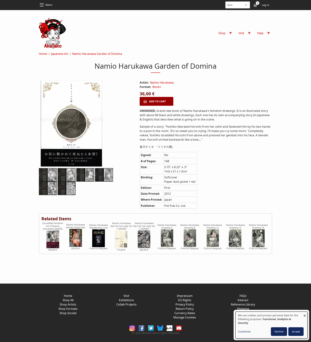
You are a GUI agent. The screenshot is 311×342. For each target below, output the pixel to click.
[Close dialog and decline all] (304, 314)
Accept (296, 331)
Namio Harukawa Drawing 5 (166, 226)
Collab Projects (126, 304)
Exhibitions (126, 300)
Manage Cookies (184, 317)
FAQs (243, 296)
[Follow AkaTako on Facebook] (141, 328)
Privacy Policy (184, 304)
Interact (243, 300)
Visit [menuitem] (239, 34)
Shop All (68, 300)
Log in (265, 5)
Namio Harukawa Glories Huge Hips (75, 226)
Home (43, 54)
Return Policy (185, 309)
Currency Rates (184, 313)
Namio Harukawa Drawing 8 (189, 226)
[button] (85, 124)
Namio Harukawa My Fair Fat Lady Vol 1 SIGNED (121, 226)
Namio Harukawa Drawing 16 (258, 226)
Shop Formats (68, 309)
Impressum (185, 296)
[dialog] (271, 325)
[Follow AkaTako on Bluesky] (160, 328)
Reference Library (243, 304)
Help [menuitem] (258, 34)
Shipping (243, 309)
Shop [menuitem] (220, 34)
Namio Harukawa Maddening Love (98, 226)
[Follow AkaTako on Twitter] (151, 328)
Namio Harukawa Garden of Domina (97, 54)
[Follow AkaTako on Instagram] (132, 328)
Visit (126, 296)
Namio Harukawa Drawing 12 (212, 226)
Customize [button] (244, 331)
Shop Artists (68, 304)
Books (156, 87)
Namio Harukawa (162, 83)
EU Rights (184, 300)
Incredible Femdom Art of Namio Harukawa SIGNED (52, 226)
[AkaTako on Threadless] (169, 328)
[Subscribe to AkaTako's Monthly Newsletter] (179, 328)
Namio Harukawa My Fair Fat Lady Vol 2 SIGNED (144, 226)
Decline (278, 331)
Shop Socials (68, 313)
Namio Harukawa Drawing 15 (235, 226)
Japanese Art (59, 54)
